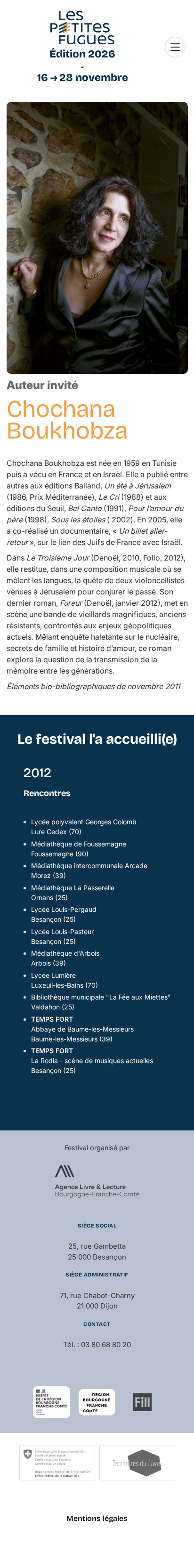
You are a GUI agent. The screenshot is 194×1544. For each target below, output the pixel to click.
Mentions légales (97, 1518)
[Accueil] (82, 28)
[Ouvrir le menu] (175, 47)
